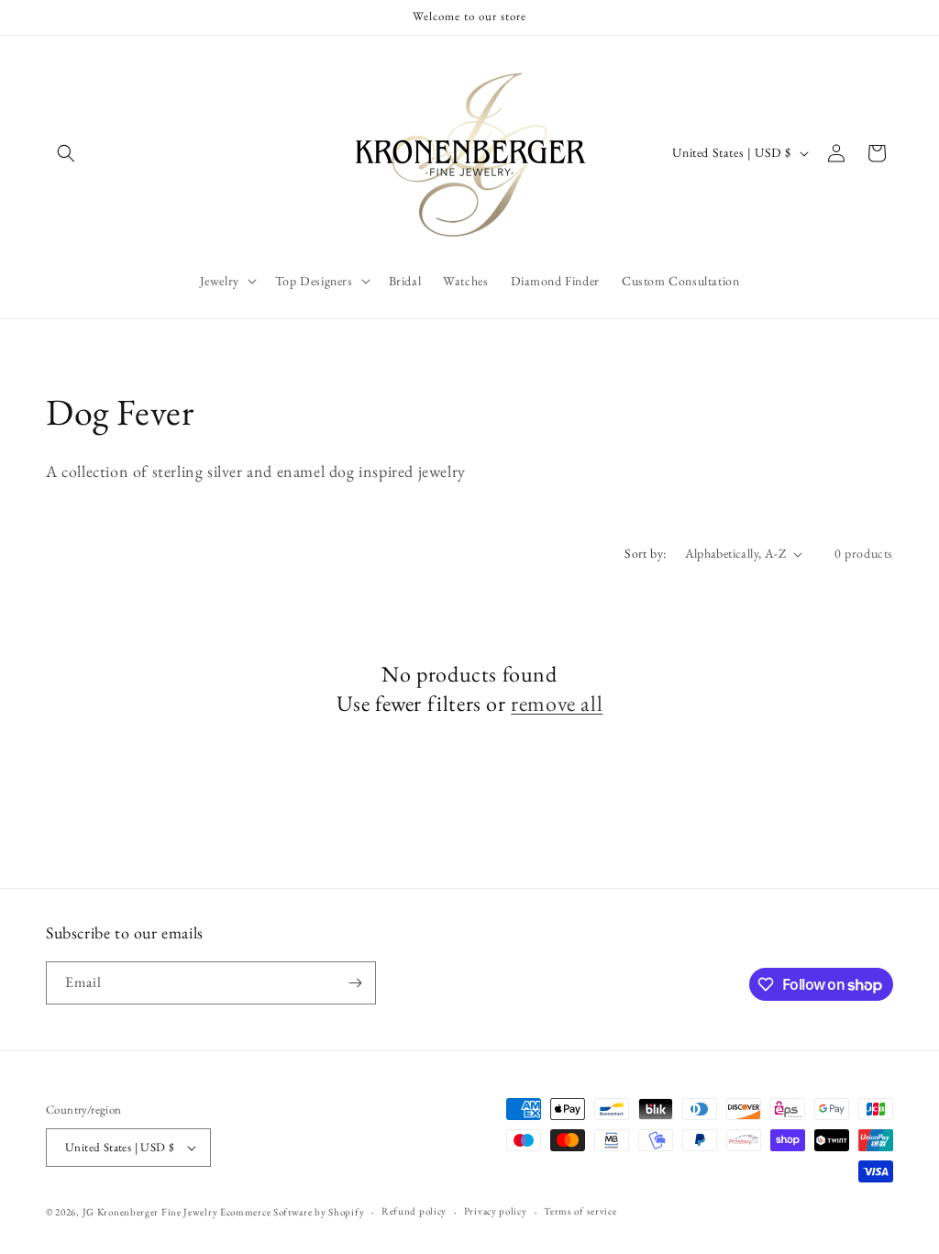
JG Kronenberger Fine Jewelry (150, 1211)
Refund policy (414, 1210)
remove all (556, 703)
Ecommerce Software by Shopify (292, 1211)
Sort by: (645, 553)
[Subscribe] (355, 982)
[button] (66, 153)
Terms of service (580, 1210)
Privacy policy (495, 1210)
